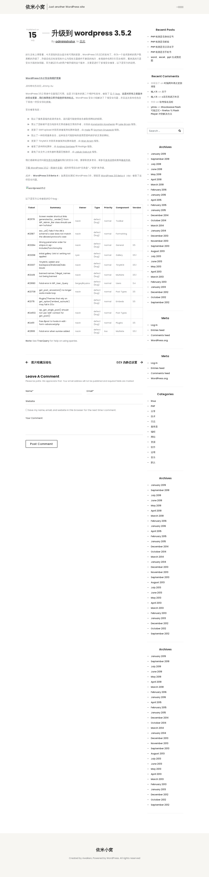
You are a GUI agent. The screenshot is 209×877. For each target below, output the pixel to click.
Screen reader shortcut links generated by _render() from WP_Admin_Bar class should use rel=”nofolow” (55, 221)
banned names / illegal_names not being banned (54, 275)
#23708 (31, 291)
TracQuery (43, 340)
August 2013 (158, 251)
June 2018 (156, 169)
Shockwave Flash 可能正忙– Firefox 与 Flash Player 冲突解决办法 (166, 110)
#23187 (31, 233)
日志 (82, 41)
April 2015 (156, 200)
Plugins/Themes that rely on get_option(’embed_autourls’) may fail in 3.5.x (54, 301)
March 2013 (157, 276)
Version (137, 207)
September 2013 (160, 246)
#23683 (31, 283)
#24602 (31, 312)
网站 (153, 436)
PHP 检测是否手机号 (161, 52)
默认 (153, 462)
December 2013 (159, 235)
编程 (153, 431)
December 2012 (159, 292)
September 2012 (160, 302)
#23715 (31, 301)
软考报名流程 (166, 102)
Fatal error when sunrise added (54, 331)
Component (122, 207)
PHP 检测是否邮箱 (160, 41)
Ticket (31, 207)
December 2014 (159, 215)
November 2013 (159, 241)
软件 (153, 447)
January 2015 (158, 210)
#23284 (31, 245)
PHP (153, 406)
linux (153, 401)
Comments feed (160, 335)
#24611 (30, 322)
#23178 (31, 219)
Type (97, 207)
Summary (55, 207)
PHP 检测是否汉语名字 (162, 47)
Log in (154, 325)
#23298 (31, 255)
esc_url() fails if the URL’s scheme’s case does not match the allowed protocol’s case (55, 233)
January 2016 (158, 194)
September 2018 (160, 159)
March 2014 (157, 225)
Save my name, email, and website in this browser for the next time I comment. (72, 410)
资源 (153, 442)
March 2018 (157, 184)
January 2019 (158, 154)
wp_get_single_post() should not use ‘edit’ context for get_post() (53, 312)
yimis (154, 107)
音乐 (153, 457)
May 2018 (156, 174)
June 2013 (156, 261)
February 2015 (158, 205)
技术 (153, 416)
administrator (65, 41)
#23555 (31, 331)
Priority (108, 207)
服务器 (154, 426)
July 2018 (156, 164)
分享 (153, 411)
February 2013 (158, 282)
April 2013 (156, 271)
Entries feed (157, 330)
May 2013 (156, 266)
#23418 (31, 274)
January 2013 (158, 287)
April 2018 (156, 179)
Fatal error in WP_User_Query (53, 283)
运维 (153, 452)
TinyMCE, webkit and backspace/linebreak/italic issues (52, 265)
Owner (82, 207)
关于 (164, 91)
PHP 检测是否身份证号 (162, 36)
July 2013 (156, 256)
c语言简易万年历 (170, 96)
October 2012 (158, 297)
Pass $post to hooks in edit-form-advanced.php (53, 323)
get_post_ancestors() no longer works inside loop (55, 292)
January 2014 (158, 230)
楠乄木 (154, 91)
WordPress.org (159, 340)
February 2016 (158, 189)
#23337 (31, 264)
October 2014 (158, 220)
